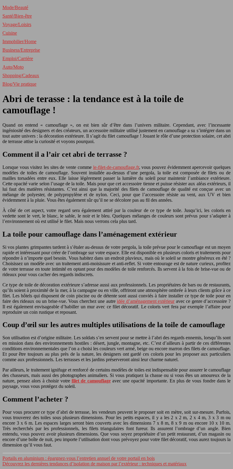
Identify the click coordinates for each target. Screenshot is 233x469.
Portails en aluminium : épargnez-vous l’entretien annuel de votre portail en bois (78, 458)
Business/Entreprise (21, 50)
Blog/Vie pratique (19, 84)
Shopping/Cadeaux (20, 75)
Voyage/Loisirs (16, 24)
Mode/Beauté (15, 7)
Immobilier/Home (19, 41)
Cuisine (9, 33)
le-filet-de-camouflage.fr (116, 167)
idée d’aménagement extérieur (145, 301)
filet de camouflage (91, 380)
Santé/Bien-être (17, 16)
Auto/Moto (13, 67)
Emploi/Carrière (17, 58)
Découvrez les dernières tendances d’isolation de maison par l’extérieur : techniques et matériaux (94, 463)
